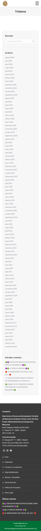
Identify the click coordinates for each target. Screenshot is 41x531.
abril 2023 (8, 193)
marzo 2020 (9, 313)
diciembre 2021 (10, 244)
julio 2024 (8, 142)
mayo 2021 (9, 268)
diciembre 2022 (10, 207)
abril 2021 (8, 272)
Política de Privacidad (12, 487)
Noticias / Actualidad (12, 477)
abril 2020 (8, 309)
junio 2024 (9, 146)
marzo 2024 (9, 156)
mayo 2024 (9, 149)
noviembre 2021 (11, 248)
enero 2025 (9, 122)
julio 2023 (8, 183)
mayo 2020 (9, 306)
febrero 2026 (10, 78)
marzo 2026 (9, 74)
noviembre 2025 (11, 88)
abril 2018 (8, 340)
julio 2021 (8, 261)
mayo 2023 (9, 190)
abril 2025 (8, 112)
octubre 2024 (10, 132)
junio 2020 (9, 302)
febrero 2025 (10, 119)
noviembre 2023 (11, 170)
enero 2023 (9, 204)
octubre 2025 (10, 91)
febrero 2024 (10, 159)
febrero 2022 (10, 238)
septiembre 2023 (11, 176)
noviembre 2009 (11, 347)
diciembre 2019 (10, 323)
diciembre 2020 (10, 285)
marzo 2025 (9, 115)
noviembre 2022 (11, 210)
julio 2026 (8, 61)
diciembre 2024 (10, 125)
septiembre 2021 (11, 255)
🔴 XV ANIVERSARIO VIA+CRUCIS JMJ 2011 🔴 (19, 373)
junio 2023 (9, 187)
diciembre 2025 (10, 85)
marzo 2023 (9, 197)
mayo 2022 (9, 227)
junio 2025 (9, 105)
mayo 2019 (9, 336)
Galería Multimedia (11, 472)
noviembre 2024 (11, 129)
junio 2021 (9, 265)
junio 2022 (9, 224)
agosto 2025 (9, 98)
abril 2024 (8, 153)
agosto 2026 (9, 57)
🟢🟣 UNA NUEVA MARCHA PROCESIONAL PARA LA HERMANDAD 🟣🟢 (20, 363)
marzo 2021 (9, 275)
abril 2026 (8, 71)
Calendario (9, 462)
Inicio (7, 457)
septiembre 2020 (11, 296)
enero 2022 (9, 241)
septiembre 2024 (11, 136)
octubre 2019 (10, 330)
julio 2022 (8, 221)
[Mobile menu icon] (37, 3)
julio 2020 (8, 299)
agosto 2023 (9, 180)
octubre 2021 (10, 251)
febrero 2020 (10, 316)
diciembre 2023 (10, 166)
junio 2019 (9, 333)
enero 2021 (9, 282)
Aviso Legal (9, 493)
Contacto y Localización (13, 467)
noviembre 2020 (11, 289)
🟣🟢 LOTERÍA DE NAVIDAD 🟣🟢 (17, 368)
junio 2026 (9, 64)
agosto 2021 (9, 258)
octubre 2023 (10, 173)
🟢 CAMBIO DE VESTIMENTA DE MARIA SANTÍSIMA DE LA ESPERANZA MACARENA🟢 (19, 387)
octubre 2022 (10, 214)
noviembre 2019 (11, 326)
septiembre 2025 (11, 95)
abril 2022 (8, 231)
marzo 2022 (9, 234)
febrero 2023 (10, 200)
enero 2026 (9, 81)
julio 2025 (8, 102)
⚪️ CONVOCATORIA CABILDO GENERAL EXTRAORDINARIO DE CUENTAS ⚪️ (19, 379)
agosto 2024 (9, 139)
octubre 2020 (10, 292)
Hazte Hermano (10, 482)
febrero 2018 (10, 343)
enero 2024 (9, 163)
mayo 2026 (9, 68)
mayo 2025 (9, 108)
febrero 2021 (10, 279)
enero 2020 (9, 319)
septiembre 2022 (11, 217)
